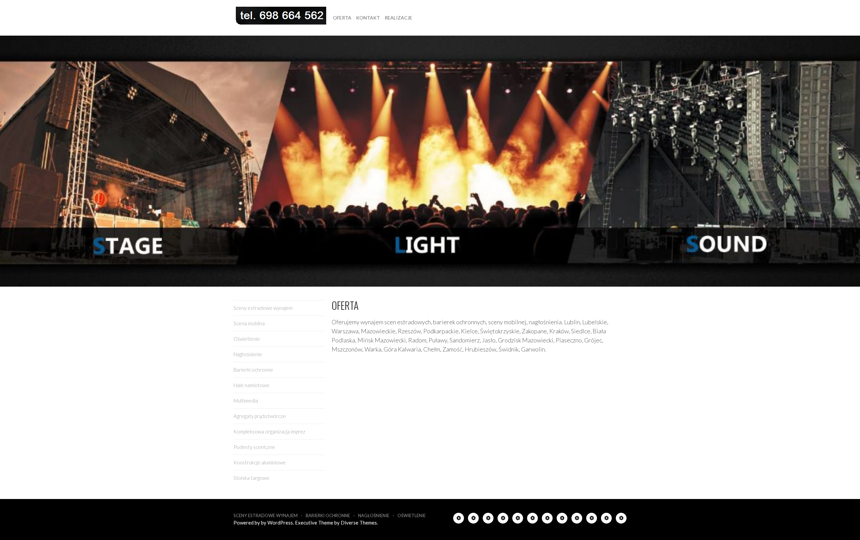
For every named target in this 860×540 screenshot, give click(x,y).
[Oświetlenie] (488, 519)
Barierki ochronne (253, 370)
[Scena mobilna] (473, 519)
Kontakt (368, 17)
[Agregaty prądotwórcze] (562, 519)
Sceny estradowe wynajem (263, 308)
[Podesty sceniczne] (591, 519)
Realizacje (398, 17)
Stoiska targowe (251, 478)
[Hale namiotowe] (532, 519)
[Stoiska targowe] (621, 519)
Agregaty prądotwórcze (259, 416)
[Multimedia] (547, 519)
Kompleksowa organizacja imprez (269, 431)
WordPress (280, 523)
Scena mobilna (249, 323)
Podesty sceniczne (254, 447)
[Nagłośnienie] (503, 519)
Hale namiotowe (251, 385)
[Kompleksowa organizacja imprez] (576, 519)
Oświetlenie (246, 339)
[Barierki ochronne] (517, 519)
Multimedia (245, 401)
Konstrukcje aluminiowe (259, 462)
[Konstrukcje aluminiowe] (606, 519)
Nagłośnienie (247, 354)
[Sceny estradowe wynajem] (458, 519)
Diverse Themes (359, 523)
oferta (342, 17)
